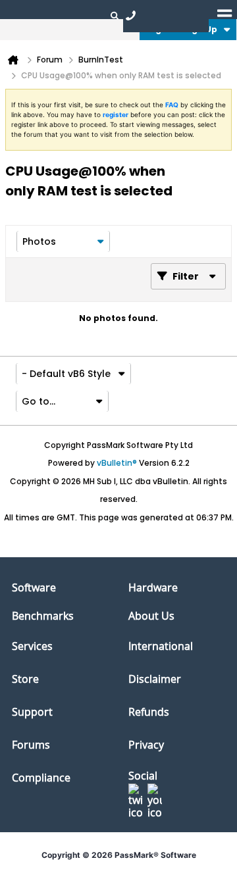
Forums (31, 744)
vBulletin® (117, 462)
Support (32, 712)
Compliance (41, 777)
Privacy (146, 744)
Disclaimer (154, 679)
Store (25, 679)
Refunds (148, 712)
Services (32, 646)
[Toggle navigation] (224, 15)
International (160, 646)
